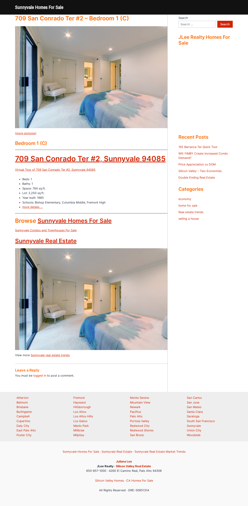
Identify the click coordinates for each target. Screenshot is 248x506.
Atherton (23, 398)
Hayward (79, 402)
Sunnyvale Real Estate (46, 240)
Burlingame (24, 412)
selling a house (188, 218)
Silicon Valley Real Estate (133, 466)
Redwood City (140, 426)
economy (184, 199)
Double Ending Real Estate (196, 177)
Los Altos (79, 412)
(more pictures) (25, 133)
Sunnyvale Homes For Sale (39, 7)
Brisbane (22, 407)
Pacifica (135, 412)
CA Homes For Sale (139, 480)
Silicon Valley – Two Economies (200, 171)
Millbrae (78, 430)
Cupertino (23, 421)
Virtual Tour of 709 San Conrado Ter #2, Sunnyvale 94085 (55, 169)
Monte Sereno (139, 398)
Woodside (193, 435)
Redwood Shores (141, 430)
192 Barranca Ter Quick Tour (197, 147)
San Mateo (194, 407)
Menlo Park (81, 426)
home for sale (187, 205)
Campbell (23, 416)
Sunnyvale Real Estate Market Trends (160, 451)
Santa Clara (195, 412)
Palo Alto (136, 416)
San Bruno (137, 435)
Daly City (23, 426)
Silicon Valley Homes (109, 480)
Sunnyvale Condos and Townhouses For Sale (46, 230)
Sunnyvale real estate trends (50, 355)
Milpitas (78, 435)
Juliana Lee (124, 461)
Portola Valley (139, 421)
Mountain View (140, 402)
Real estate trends (190, 212)
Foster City (24, 435)
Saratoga (193, 416)
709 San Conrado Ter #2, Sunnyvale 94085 (90, 158)
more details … (32, 207)
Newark (135, 407)
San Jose (193, 402)
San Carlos (194, 398)
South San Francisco (201, 421)
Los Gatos (80, 421)
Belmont (22, 402)
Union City (194, 430)
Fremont (79, 398)
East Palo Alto (26, 430)
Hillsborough (82, 407)
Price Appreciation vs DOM (197, 164)
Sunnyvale (194, 426)
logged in (39, 375)
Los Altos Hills (83, 416)
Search (183, 18)
